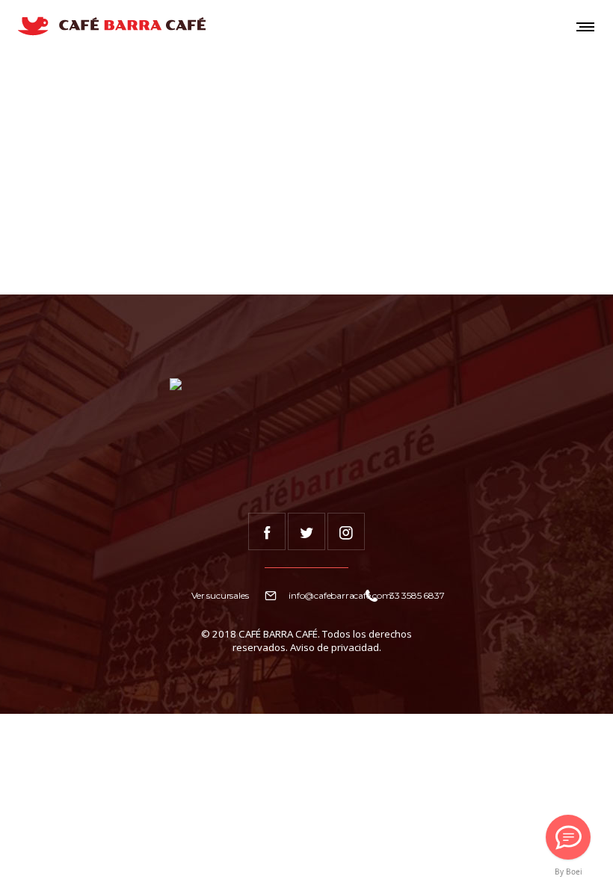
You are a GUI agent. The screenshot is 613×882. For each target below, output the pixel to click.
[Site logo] (111, 26)
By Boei (568, 871)
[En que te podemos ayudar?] (568, 837)
